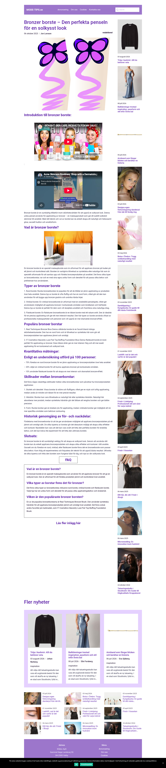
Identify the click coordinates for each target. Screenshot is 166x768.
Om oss (74, 9)
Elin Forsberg (87, 661)
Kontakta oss (94, 9)
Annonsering (63, 9)
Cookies (83, 9)
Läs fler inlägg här (68, 523)
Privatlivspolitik (86, 764)
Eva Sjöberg (124, 659)
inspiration (34, 666)
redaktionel (108, 32)
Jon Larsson (46, 33)
